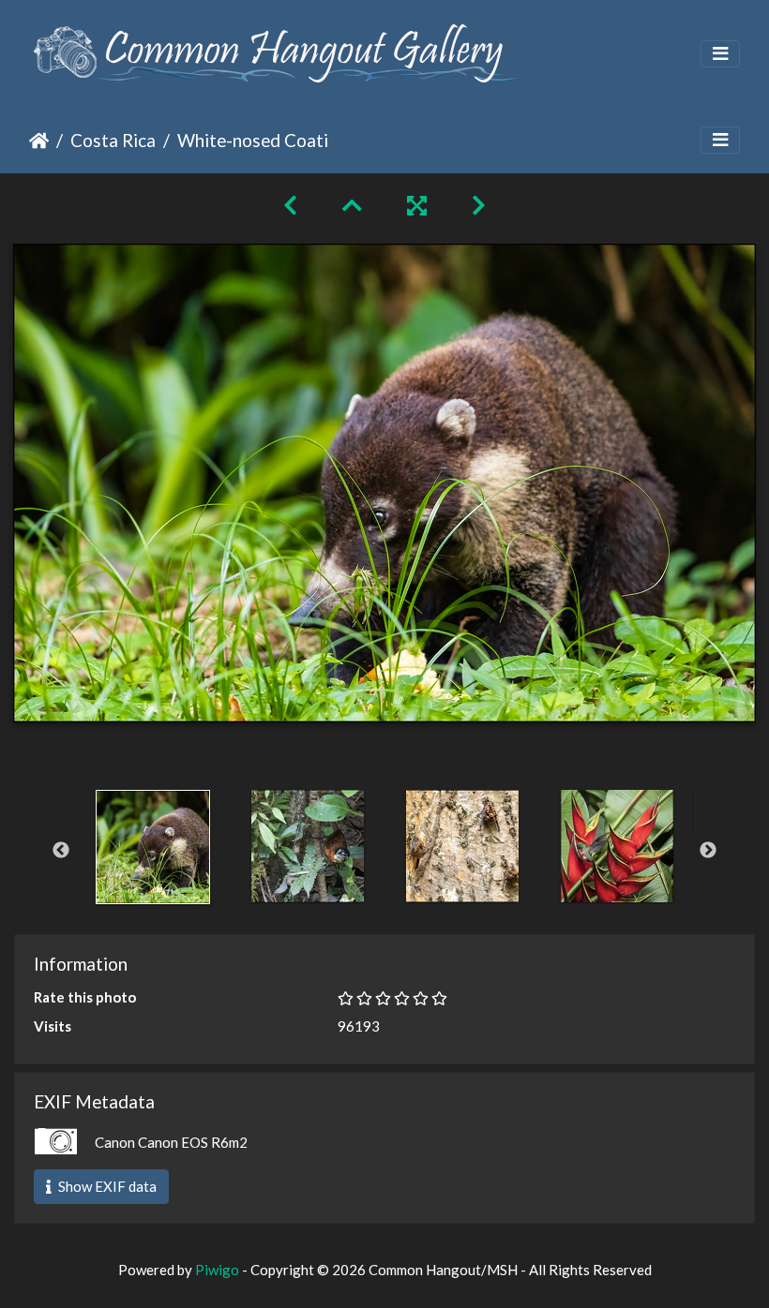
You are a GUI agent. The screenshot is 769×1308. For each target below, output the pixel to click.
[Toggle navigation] (720, 53)
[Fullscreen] (416, 204)
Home (39, 140)
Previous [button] (61, 850)
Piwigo (217, 1269)
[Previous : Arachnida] (290, 204)
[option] (152, 847)
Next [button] (708, 850)
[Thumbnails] (352, 204)
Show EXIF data (106, 1186)
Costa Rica (113, 140)
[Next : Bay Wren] (478, 204)
